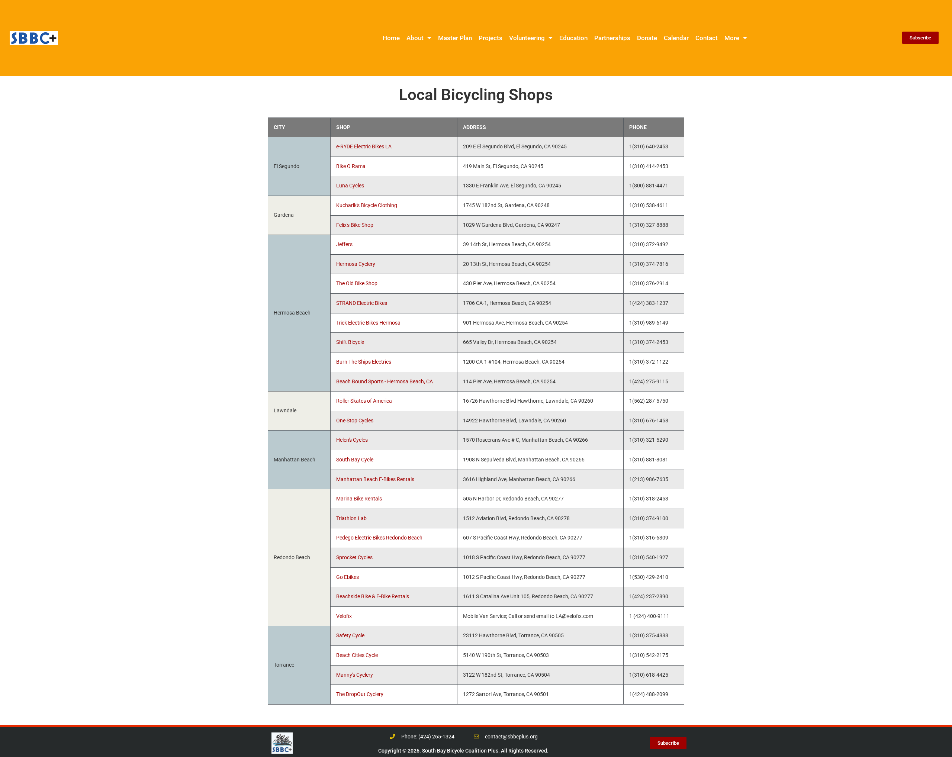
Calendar (676, 38)
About (415, 38)
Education (573, 38)
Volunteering (527, 38)
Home (391, 38)
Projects (490, 38)
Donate (647, 38)
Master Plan (455, 38)
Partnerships (612, 38)
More (731, 38)
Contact (706, 38)
